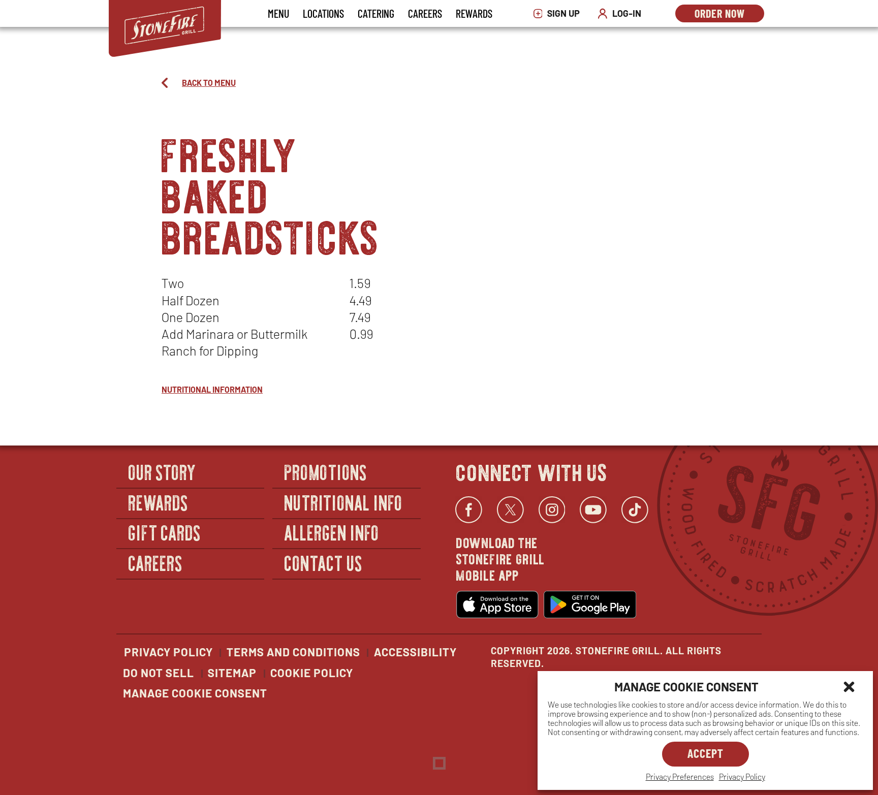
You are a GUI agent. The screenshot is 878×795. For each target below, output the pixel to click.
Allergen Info (332, 532)
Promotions (326, 471)
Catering (376, 13)
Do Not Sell (158, 672)
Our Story (163, 471)
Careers (425, 13)
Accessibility (415, 651)
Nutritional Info (343, 502)
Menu (278, 13)
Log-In (622, 13)
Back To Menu (209, 82)
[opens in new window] (497, 604)
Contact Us (323, 562)
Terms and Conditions (293, 651)
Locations (323, 13)
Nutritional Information (212, 389)
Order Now (729, 14)
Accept (705, 753)
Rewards (474, 13)
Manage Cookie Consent (195, 692)
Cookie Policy (311, 672)
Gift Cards (165, 532)
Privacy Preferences (680, 776)
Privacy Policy (742, 776)
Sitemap (232, 672)
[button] (849, 686)
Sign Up (559, 13)
